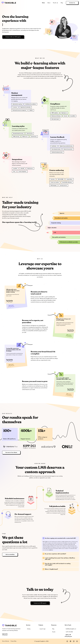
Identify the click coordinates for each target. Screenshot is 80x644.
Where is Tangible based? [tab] (51, 569)
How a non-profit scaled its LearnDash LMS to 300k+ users (63, 379)
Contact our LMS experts (40, 603)
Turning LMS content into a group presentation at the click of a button (13, 350)
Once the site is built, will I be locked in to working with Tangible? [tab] (57, 564)
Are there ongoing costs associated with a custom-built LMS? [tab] (60, 538)
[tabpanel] (60, 546)
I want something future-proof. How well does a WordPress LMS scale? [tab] (60, 558)
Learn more (5, 633)
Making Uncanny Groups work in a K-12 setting (63, 319)
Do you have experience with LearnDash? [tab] (55, 553)
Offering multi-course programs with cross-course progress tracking (12, 291)
